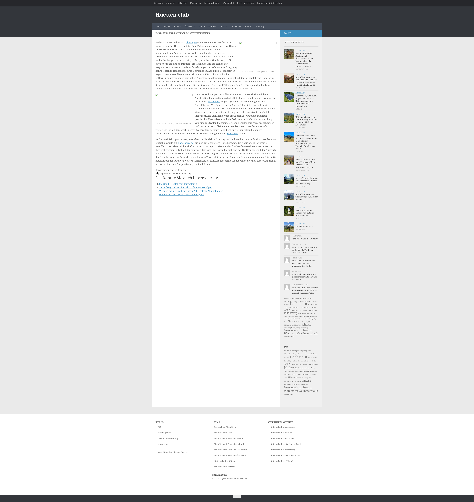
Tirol (157, 26)
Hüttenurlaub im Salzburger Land (285, 444)
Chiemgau (191, 42)
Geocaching (287, 307)
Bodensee (314, 301)
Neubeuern (214, 101)
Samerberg (233, 133)
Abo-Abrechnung (289, 298)
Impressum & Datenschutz (269, 3)
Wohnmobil (228, 3)
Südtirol (212, 26)
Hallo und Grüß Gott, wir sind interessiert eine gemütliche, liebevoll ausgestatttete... (305, 290)
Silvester (182, 3)
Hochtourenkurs (313, 310)
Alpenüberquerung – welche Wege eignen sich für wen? (307, 197)
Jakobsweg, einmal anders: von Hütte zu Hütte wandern (305, 213)
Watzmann (291, 333)
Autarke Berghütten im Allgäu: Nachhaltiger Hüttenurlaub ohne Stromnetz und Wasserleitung (306, 101)
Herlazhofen (294, 310)
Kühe (285, 316)
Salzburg (260, 26)
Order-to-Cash (303, 319)
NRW (297, 319)
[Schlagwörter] (314, 45)
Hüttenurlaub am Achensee (282, 427)
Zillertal (223, 26)
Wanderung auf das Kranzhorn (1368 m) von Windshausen (191, 191)
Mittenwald (298, 316)
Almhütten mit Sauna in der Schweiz (230, 450)
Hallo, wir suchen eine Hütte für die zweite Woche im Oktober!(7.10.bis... (304, 250)
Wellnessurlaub (308, 333)
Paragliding (312, 319)
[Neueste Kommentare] (305, 45)
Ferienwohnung (211, 3)
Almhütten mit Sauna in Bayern (228, 438)
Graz (287, 309)
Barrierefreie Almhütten (225, 427)
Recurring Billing (307, 322)
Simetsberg (304, 328)
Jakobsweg (290, 313)
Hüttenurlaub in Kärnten (281, 433)
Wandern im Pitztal (304, 226)
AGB (159, 427)
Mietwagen (195, 3)
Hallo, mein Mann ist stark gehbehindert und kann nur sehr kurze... (304, 277)
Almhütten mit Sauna (224, 433)
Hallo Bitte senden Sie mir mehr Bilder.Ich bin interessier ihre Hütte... (303, 263)
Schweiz (178, 26)
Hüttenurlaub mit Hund (224, 461)
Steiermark (235, 26)
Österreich (190, 26)
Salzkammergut (289, 325)
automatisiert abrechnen (235, 479)
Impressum (163, 444)
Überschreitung (289, 336)
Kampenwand (302, 313)
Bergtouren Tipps (245, 3)
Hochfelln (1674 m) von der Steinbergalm (181, 194)
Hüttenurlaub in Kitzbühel (282, 438)
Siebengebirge (295, 328)
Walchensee (308, 331)
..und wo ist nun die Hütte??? (305, 239)
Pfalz (285, 322)
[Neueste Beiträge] (288, 45)
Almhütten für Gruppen (224, 467)
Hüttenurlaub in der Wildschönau (285, 455)
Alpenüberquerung (301, 298)
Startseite (158, 3)
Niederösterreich (289, 319)
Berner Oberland (305, 301)
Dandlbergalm (186, 143)
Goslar (314, 307)
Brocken (286, 304)
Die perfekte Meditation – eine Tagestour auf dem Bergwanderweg (307, 180)
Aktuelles (170, 3)
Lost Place (291, 316)
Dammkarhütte (312, 304)
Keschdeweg (311, 313)
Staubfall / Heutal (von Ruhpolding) (178, 184)
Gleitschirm (301, 307)
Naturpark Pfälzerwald (309, 316)
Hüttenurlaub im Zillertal (281, 461)
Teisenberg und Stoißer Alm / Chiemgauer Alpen (185, 187)
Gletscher (308, 307)
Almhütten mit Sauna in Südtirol (229, 444)
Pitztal (292, 321)
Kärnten (249, 26)
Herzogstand (303, 310)
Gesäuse (294, 307)
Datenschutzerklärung (168, 438)
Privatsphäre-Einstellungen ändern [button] (172, 452)
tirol (301, 330)
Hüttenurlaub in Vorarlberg (282, 450)
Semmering (287, 328)
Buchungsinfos (164, 433)
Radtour (298, 322)
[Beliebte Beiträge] (297, 45)
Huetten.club (172, 15)
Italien (202, 26)
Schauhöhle (297, 325)
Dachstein (298, 304)
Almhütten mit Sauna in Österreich (230, 455)
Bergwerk (296, 301)
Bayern (166, 26)
